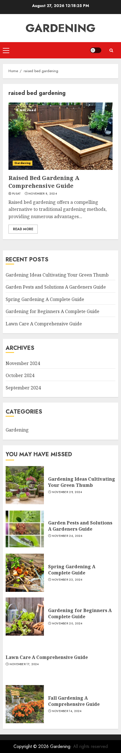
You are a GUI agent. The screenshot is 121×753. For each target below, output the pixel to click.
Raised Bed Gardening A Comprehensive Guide (43, 182)
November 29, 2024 (67, 492)
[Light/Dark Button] (95, 50)
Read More (23, 229)
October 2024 (20, 375)
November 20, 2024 (67, 624)
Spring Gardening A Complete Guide (45, 299)
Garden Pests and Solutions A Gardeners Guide (56, 287)
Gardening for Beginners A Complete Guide (52, 311)
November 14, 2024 (67, 711)
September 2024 (23, 388)
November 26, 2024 (67, 536)
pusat (16, 194)
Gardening (60, 28)
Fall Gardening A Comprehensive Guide (74, 701)
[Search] (111, 50)
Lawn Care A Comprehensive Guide (44, 324)
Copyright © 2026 (32, 746)
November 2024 (23, 363)
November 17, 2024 (24, 664)
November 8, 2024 (42, 194)
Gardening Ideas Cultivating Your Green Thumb (57, 275)
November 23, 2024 (67, 580)
